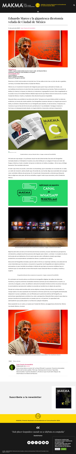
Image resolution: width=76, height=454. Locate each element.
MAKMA (28, 366)
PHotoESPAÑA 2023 (13, 73)
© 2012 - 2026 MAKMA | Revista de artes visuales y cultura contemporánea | (19, 451)
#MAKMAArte (12, 69)
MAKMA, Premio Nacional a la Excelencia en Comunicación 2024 (53, 5)
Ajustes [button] (57, 449)
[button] (74, 5)
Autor (10, 361)
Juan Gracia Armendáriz (28, 28)
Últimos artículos (16, 361)
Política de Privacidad (40, 451)
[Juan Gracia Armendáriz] (12, 367)
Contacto (7, 452)
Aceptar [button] (64, 449)
